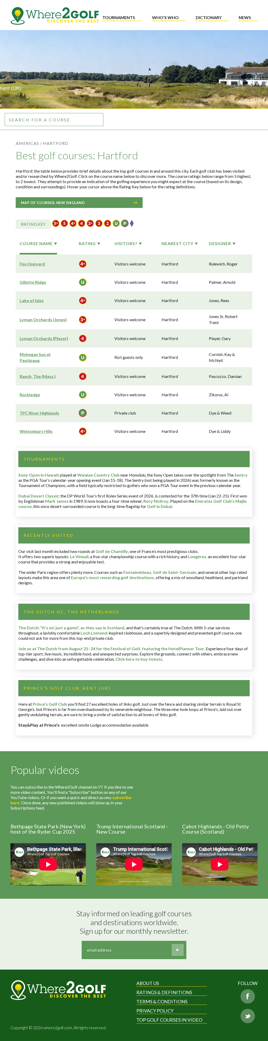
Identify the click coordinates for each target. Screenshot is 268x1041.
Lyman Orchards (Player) (44, 338)
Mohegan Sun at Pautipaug (35, 357)
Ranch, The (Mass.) (38, 376)
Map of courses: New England (53, 202)
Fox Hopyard (32, 263)
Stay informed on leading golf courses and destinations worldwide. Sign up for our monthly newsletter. (134, 922)
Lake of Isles (32, 300)
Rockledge (30, 394)
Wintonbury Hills (36, 431)
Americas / (29, 143)
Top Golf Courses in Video (169, 1020)
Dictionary (209, 17)
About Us (147, 983)
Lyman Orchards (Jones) (43, 319)
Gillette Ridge (33, 282)
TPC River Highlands (39, 412)
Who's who (165, 17)
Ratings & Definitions (164, 992)
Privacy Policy (155, 1011)
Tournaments (118, 17)
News (245, 17)
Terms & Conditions (161, 1001)
